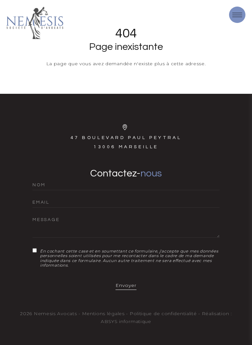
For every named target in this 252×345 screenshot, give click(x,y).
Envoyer (126, 285)
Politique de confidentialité (163, 313)
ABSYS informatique (126, 321)
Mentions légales (103, 313)
